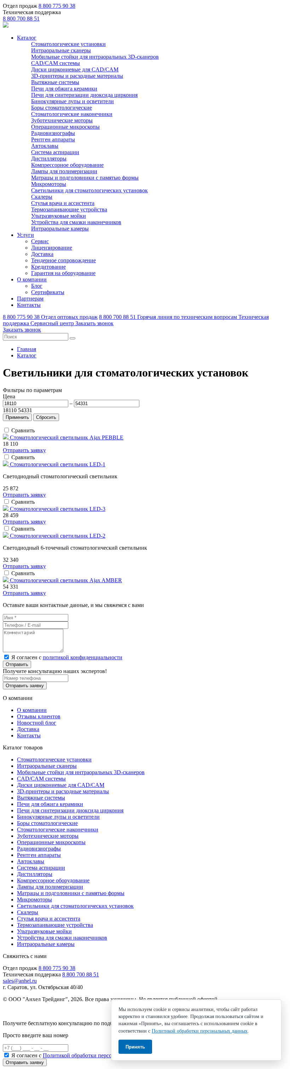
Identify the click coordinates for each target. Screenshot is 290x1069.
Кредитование (48, 267)
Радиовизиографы (53, 133)
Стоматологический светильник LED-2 (57, 536)
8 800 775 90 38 (57, 6)
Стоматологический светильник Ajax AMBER (66, 580)
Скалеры (41, 197)
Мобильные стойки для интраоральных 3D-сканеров (95, 57)
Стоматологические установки (68, 44)
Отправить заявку (24, 450)
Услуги (25, 235)
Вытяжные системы (55, 82)
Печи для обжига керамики (64, 89)
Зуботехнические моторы (62, 120)
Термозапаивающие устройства (69, 209)
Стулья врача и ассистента (62, 203)
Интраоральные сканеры (61, 50)
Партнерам (30, 299)
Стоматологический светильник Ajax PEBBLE (66, 437)
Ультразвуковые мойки (58, 216)
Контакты (29, 305)
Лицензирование (51, 248)
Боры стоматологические (61, 108)
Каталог (26, 38)
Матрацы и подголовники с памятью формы (85, 178)
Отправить (17, 664)
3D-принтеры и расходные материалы (77, 76)
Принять (135, 1047)
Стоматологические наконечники (71, 114)
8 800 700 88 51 (21, 19)
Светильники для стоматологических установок (89, 190)
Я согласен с (66, 657)
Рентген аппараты (53, 139)
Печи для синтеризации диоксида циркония (84, 95)
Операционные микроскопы (65, 127)
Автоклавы (44, 146)
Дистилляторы (48, 159)
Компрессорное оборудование (67, 165)
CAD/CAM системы (55, 63)
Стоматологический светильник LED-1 (57, 464)
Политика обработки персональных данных (56, 1011)
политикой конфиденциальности (82, 657)
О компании (32, 279)
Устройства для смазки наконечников (76, 222)
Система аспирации (55, 152)
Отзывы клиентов (38, 716)
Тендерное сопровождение (63, 260)
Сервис (40, 241)
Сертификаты (47, 292)
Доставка (42, 254)
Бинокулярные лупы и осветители (72, 101)
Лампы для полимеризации (64, 171)
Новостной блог (36, 723)
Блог (36, 286)
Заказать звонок (94, 323)
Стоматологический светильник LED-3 (57, 509)
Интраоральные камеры (60, 229)
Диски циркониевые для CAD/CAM (74, 69)
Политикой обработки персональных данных (97, 1055)
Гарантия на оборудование (63, 273)
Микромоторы (48, 184)
